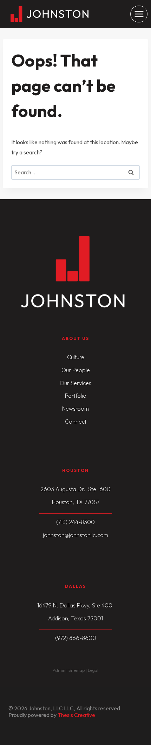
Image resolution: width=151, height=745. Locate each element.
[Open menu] (138, 14)
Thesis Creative (76, 714)
